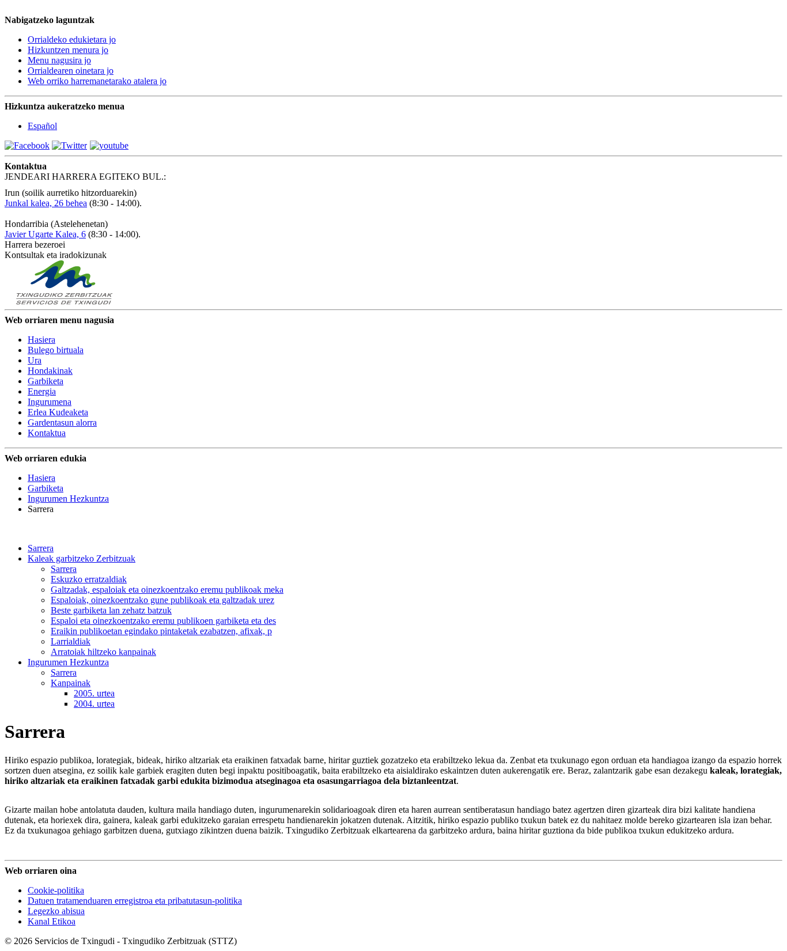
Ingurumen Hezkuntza (68, 498)
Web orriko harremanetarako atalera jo (97, 81)
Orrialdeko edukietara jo (72, 39)
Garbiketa (45, 488)
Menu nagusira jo (59, 60)
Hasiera (41, 478)
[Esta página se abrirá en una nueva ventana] (27, 145)
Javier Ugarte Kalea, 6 (45, 234)
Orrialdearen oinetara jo (70, 70)
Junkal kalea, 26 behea (46, 203)
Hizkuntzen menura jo (68, 50)
